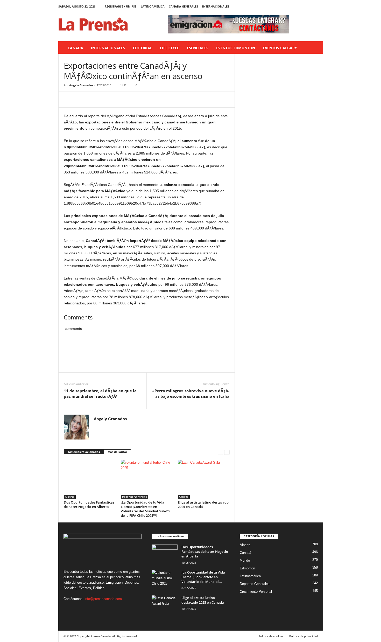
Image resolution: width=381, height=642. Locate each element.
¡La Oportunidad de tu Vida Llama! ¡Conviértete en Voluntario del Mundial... (203, 577)
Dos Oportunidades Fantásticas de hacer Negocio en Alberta (89, 504)
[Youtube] (319, 6)
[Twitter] (311, 6)
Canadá (75, 47)
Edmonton (247, 568)
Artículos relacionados (84, 452)
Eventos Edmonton (235, 47)
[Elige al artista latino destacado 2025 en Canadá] (204, 479)
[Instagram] (303, 6)
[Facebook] (295, 6)
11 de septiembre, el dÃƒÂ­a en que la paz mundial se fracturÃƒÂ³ (100, 393)
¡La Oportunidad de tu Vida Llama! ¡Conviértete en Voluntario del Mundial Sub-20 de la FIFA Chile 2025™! (145, 509)
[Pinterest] (93, 99)
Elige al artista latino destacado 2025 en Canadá (203, 504)
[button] (315, 48)
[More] (116, 99)
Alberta (69, 496)
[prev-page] (220, 452)
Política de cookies (270, 636)
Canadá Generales (183, 6)
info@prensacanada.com (103, 599)
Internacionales (215, 6)
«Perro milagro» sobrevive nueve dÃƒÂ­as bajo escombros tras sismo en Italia (190, 393)
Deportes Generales (134, 496)
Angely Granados (81, 85)
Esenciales (197, 47)
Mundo (245, 560)
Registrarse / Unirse (120, 6)
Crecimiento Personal (256, 592)
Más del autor (117, 452)
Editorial (142, 47)
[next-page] (227, 452)
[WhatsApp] (105, 99)
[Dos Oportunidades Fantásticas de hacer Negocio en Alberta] (90, 479)
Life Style (169, 47)
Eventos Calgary (280, 47)
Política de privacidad (303, 636)
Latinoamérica (153, 6)
